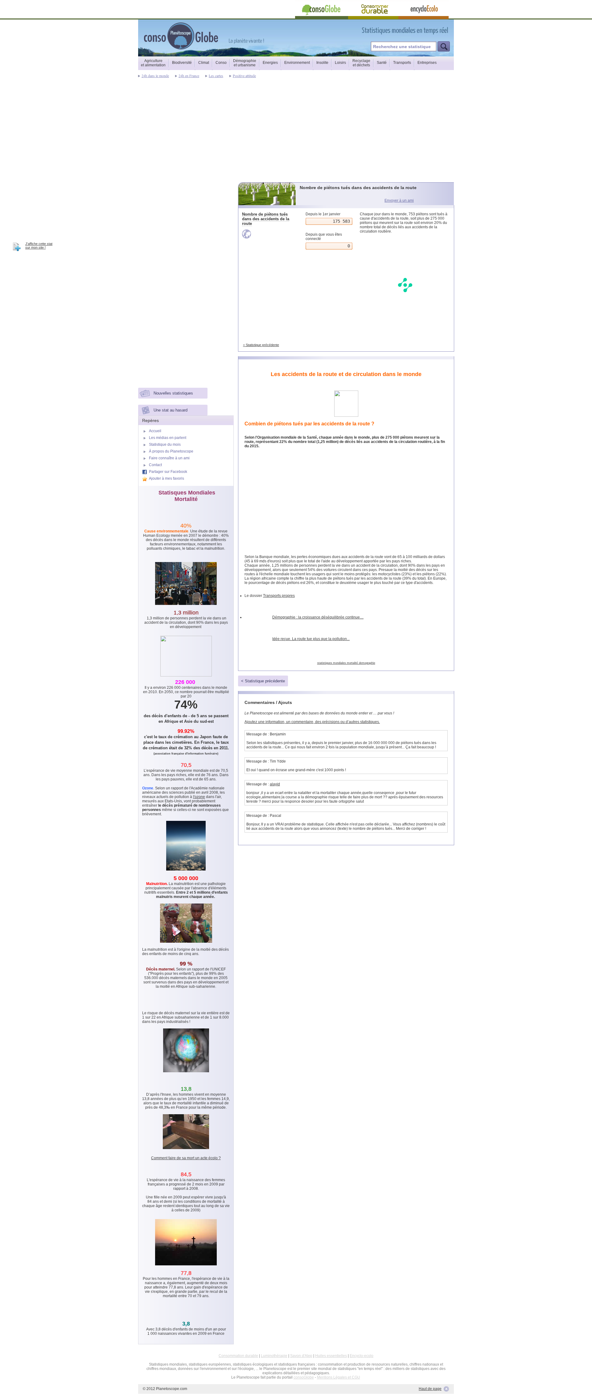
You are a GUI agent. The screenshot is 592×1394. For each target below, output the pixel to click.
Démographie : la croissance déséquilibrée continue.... (318, 617)
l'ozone (199, 797)
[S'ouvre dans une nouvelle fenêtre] (432, 30)
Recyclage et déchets (361, 63)
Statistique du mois (165, 444)
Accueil (155, 431)
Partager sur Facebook (168, 471)
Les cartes (216, 75)
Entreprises (427, 62)
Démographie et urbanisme (244, 63)
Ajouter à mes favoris (166, 478)
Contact (155, 465)
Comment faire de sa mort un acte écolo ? (186, 1158)
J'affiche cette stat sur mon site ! (38, 245)
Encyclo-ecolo (361, 1356)
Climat (203, 62)
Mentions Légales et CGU (338, 1377)
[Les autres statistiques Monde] (267, 234)
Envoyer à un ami (399, 200)
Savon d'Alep (301, 1356)
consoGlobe (304, 1377)
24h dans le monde (155, 75)
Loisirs (340, 62)
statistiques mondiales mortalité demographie (346, 662)
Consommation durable (238, 1356)
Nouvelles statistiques (173, 393)
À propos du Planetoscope (171, 451)
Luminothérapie (274, 1356)
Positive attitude (244, 75)
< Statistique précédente (261, 345)
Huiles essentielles (331, 1356)
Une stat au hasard (170, 410)
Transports (402, 62)
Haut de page (430, 1389)
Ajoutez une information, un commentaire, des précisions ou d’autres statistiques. (312, 722)
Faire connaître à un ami (169, 458)
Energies (270, 62)
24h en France (189, 75)
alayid (275, 784)
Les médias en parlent (167, 438)
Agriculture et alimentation (153, 63)
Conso (221, 62)
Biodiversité (182, 62)
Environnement (297, 62)
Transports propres (279, 596)
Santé (382, 62)
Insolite (322, 62)
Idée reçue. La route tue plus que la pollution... (311, 639)
